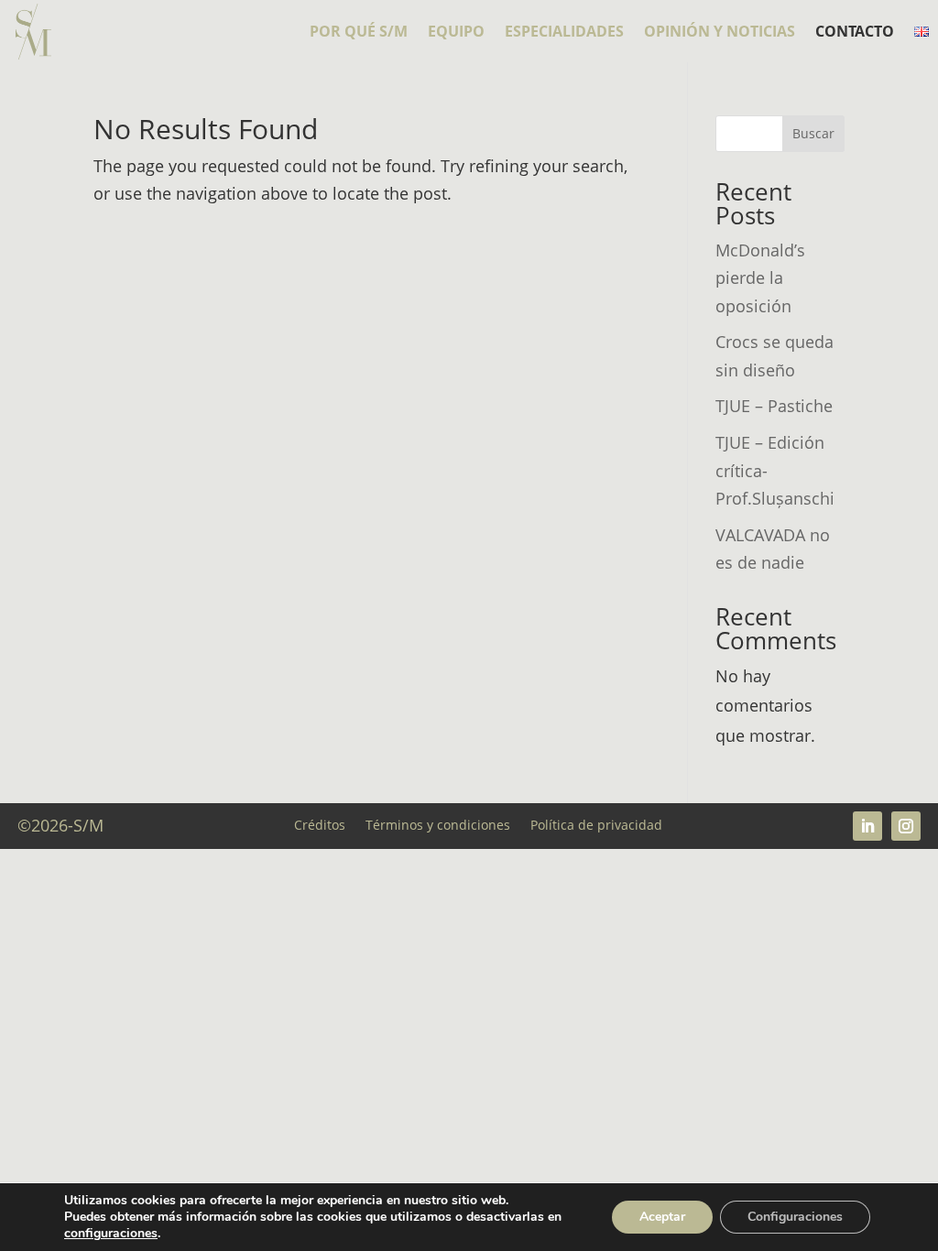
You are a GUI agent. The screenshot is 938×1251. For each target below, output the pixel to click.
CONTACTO (854, 33)
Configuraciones (795, 1216)
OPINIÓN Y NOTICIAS (719, 33)
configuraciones (111, 1233)
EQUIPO (456, 33)
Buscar (813, 133)
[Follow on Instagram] (906, 826)
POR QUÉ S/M (359, 33)
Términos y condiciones (437, 824)
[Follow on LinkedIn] (867, 826)
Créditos (319, 824)
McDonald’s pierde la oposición (760, 278)
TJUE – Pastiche (774, 406)
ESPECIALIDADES (564, 33)
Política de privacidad (596, 824)
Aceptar (662, 1216)
